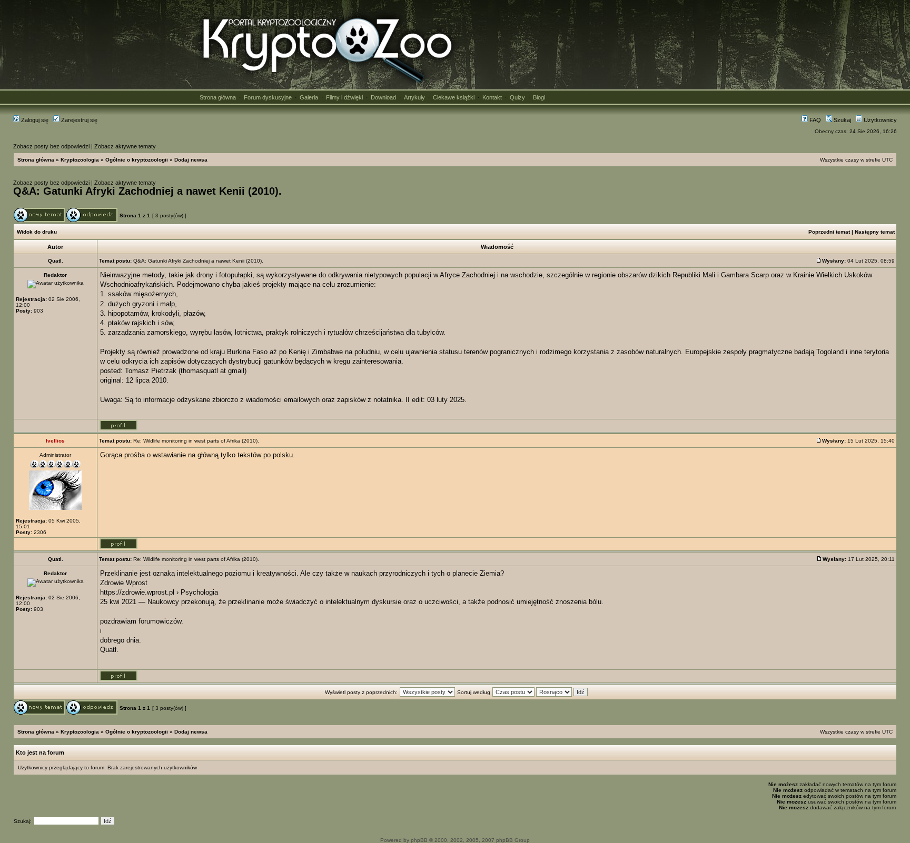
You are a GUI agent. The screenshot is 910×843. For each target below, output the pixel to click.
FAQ (814, 120)
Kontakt (492, 97)
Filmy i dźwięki (344, 97)
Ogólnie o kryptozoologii (136, 160)
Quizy (517, 97)
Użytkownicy (879, 120)
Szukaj (841, 120)
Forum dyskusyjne (268, 97)
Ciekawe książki (453, 97)
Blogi (539, 97)
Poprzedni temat (829, 232)
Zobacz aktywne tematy (125, 146)
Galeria (309, 97)
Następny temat (875, 232)
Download (383, 97)
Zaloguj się (33, 120)
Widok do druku (37, 232)
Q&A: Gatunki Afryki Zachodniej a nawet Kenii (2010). (147, 191)
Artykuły (414, 97)
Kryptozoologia (80, 160)
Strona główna (218, 97)
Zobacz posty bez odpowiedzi (51, 146)
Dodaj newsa (190, 160)
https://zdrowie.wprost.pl (137, 592)
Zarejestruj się (78, 120)
